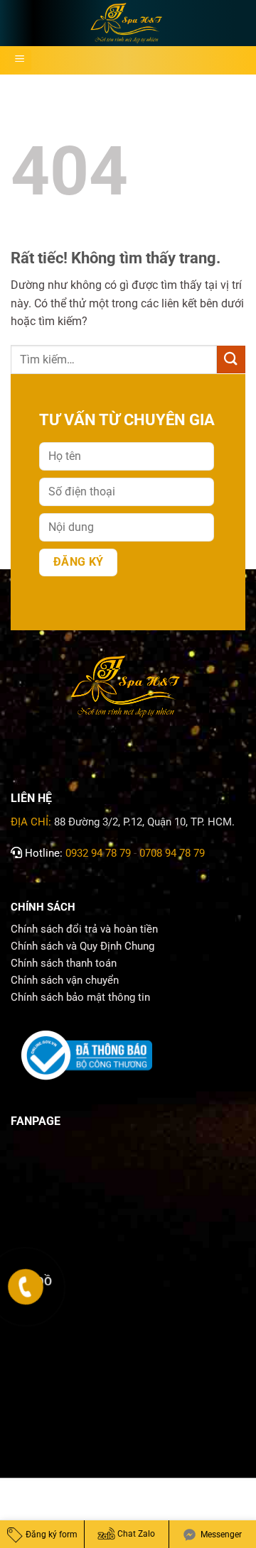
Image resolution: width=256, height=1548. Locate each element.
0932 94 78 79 (98, 853)
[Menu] (20, 60)
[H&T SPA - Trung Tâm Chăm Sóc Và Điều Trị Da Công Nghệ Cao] (128, 23)
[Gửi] (231, 359)
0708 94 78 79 (173, 853)
